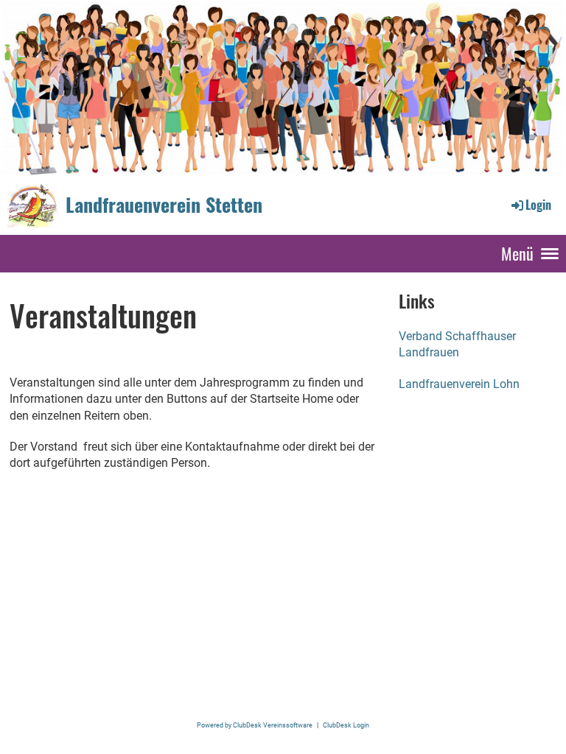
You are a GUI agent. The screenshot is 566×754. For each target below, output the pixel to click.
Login (538, 205)
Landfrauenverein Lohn (459, 384)
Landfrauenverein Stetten (164, 204)
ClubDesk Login (346, 725)
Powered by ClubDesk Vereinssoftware (254, 725)
